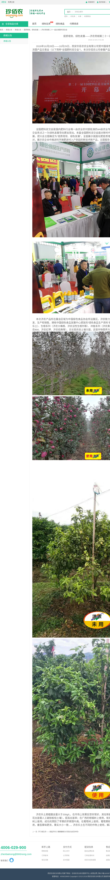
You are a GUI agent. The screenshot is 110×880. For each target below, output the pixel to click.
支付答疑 (66, 860)
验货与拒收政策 (90, 860)
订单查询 (45, 855)
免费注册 (11, 2)
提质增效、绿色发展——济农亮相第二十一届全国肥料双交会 (45, 30)
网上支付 (66, 851)
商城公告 (9, 30)
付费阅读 (74, 24)
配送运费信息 (89, 851)
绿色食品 (60, 24)
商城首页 (90, 2)
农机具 (72, 16)
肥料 (66, 16)
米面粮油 (87, 16)
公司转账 (66, 855)
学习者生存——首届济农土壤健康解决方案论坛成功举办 (58, 832)
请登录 (3, 2)
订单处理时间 (89, 855)
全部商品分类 (11, 24)
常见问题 (45, 860)
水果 (79, 16)
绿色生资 (46, 24)
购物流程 (45, 851)
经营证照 (94, 873)
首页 (34, 24)
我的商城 (101, 2)
